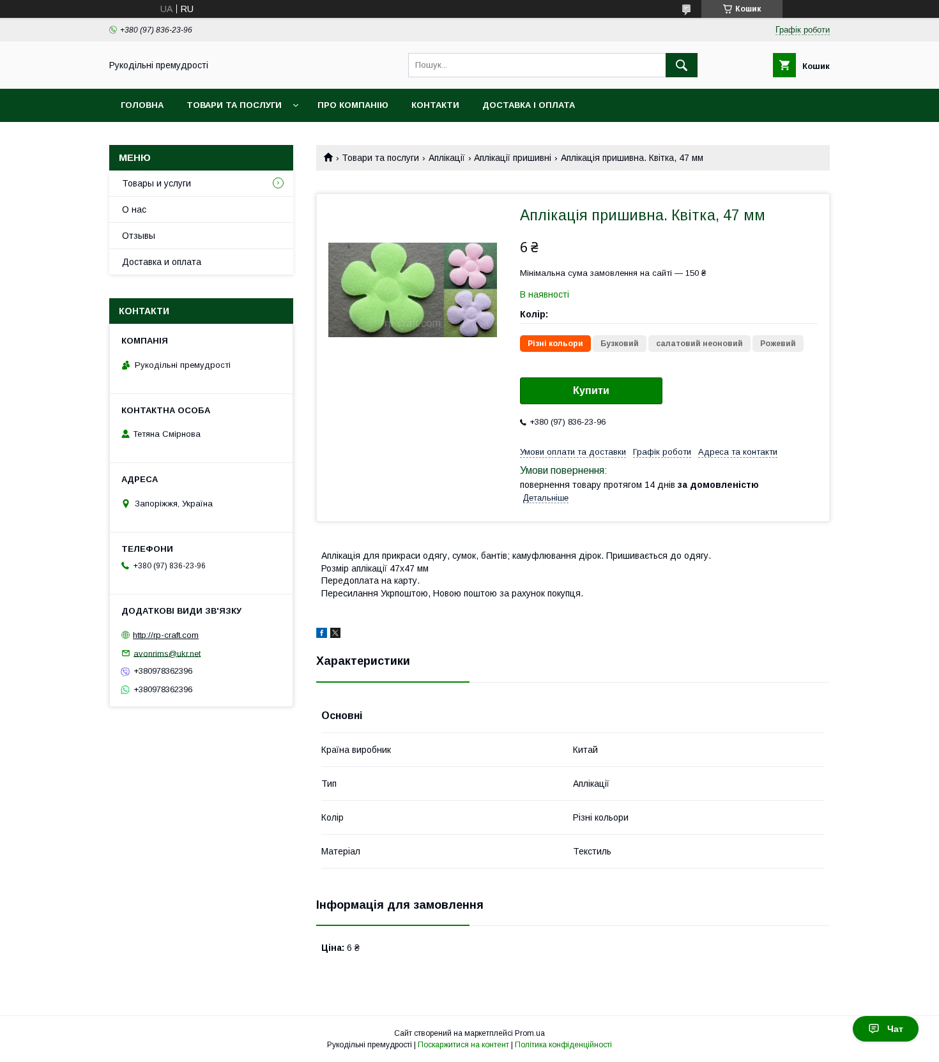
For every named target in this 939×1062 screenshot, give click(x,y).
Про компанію (352, 105)
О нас (134, 209)
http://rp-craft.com (166, 635)
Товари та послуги (234, 105)
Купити (591, 390)
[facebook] (321, 635)
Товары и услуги (156, 183)
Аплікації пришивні (512, 158)
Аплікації (447, 158)
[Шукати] (682, 65)
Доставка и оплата (161, 262)
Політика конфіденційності (563, 1044)
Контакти (435, 105)
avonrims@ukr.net (167, 653)
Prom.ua (530, 1033)
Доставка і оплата (528, 105)
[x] (335, 635)
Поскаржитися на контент (463, 1044)
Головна (142, 105)
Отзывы (138, 236)
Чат (895, 1029)
